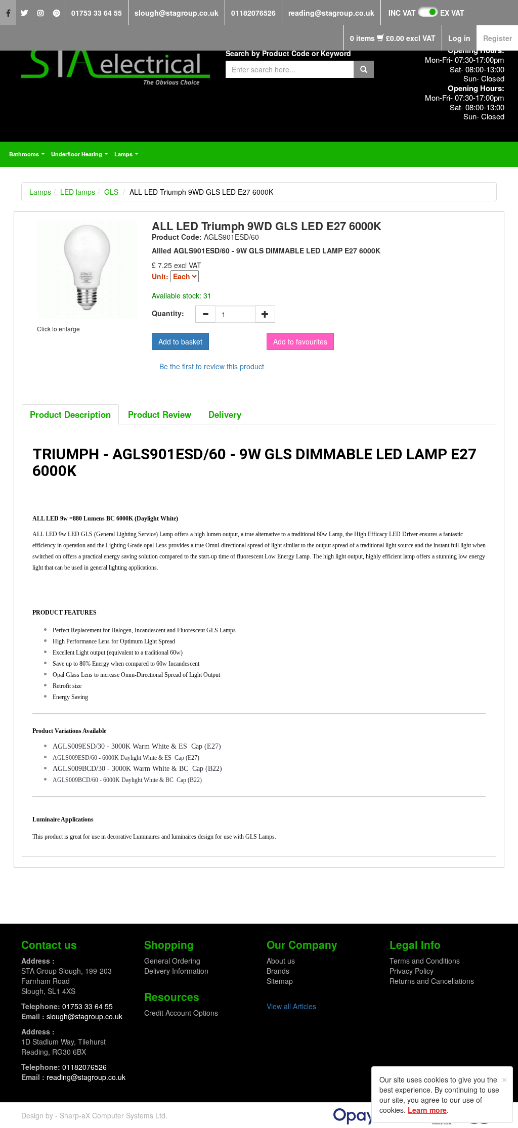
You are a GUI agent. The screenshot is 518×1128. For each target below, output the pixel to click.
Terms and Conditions (425, 961)
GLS (111, 192)
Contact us (49, 944)
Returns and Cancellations (432, 981)
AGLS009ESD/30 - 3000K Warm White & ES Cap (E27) (137, 746)
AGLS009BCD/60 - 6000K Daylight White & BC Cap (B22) (127, 780)
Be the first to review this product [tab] (211, 366)
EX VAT (452, 13)
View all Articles (291, 1006)
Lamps (127, 156)
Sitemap (280, 981)
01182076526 (253, 13)
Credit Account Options (181, 1013)
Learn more (427, 1110)
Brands (278, 971)
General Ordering (172, 961)
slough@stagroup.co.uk (177, 13)
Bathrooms (28, 156)
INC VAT (402, 13)
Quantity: (168, 313)
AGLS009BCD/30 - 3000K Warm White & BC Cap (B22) (137, 768)
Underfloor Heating (81, 156)
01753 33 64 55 (96, 13)
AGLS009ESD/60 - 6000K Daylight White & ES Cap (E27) (126, 757)
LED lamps (77, 192)
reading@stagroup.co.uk (331, 13)
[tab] (70, 414)
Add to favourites (300, 341)
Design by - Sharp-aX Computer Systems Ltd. (94, 1115)
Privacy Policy (412, 971)
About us (281, 961)
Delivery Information (176, 971)
